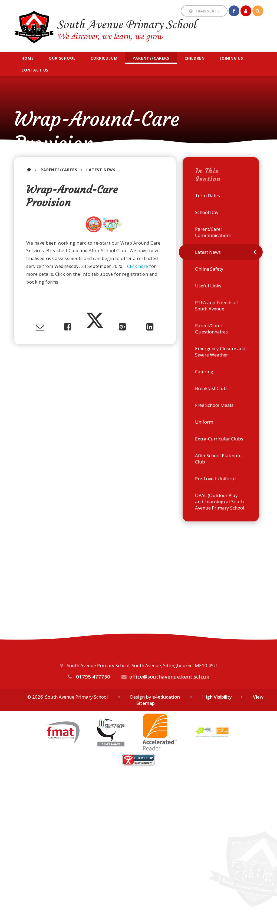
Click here (137, 266)
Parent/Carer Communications (213, 232)
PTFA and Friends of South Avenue (216, 305)
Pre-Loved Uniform (215, 478)
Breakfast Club (211, 388)
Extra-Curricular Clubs (219, 439)
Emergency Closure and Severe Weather (220, 351)
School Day (207, 212)
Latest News (101, 169)
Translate (209, 25)
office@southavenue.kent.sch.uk (169, 676)
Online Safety (209, 269)
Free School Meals (214, 405)
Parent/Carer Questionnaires (211, 328)
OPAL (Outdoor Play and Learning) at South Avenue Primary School (219, 501)
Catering (204, 371)
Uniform (204, 422)
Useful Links (208, 286)
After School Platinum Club (218, 458)
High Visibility (217, 697)
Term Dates (207, 195)
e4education (166, 697)
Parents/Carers (59, 169)
